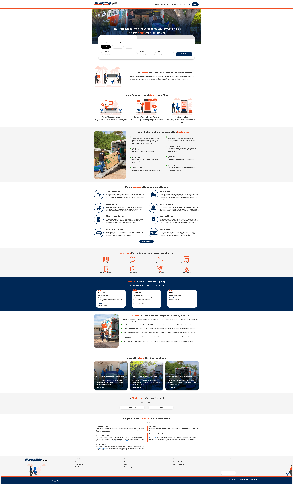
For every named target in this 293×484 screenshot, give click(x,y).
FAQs (125, 464)
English (228, 473)
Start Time (160, 51)
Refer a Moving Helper (178, 464)
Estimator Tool (152, 437)
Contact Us (224, 462)
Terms (160, 480)
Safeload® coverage (171, 430)
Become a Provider (178, 462)
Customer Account (102, 448)
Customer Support (129, 467)
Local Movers (174, 4)
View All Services (146, 241)
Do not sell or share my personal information (141, 480)
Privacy (155, 480)
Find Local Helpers (184, 54)
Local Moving (78, 467)
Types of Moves (165, 4)
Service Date (143, 51)
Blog (125, 462)
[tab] (117, 37)
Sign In (195, 4)
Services (157, 4)
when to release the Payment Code (120, 440)
